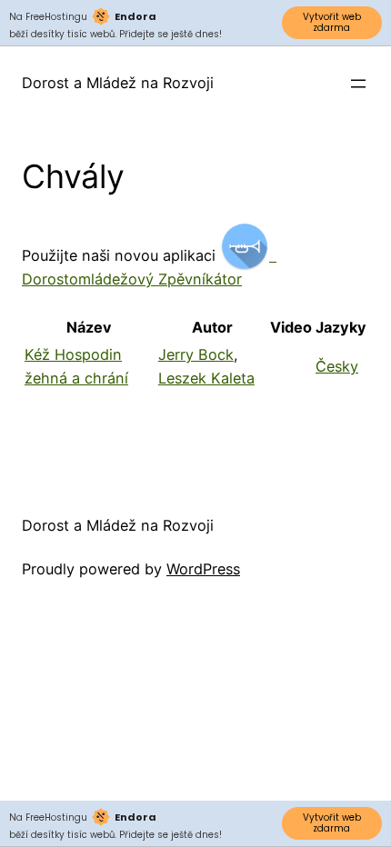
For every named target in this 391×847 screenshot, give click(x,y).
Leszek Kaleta (206, 378)
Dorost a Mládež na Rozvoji (118, 83)
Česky (337, 366)
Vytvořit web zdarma (332, 22)
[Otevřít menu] (358, 84)
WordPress (203, 569)
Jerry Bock (196, 354)
